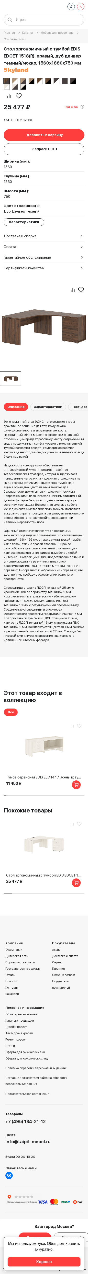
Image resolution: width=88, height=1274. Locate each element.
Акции (56, 949)
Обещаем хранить (63, 1243)
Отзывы (10, 975)
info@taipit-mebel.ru (28, 1141)
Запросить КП (44, 149)
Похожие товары (28, 810)
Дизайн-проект (16, 1027)
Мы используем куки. (27, 1243)
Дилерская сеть (16, 956)
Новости (11, 981)
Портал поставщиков (20, 962)
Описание (15, 407)
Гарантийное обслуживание (27, 257)
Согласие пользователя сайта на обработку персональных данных (36, 1081)
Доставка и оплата (65, 956)
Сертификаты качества (24, 268)
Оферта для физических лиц (25, 1052)
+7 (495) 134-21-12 (25, 1121)
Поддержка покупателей (61, 984)
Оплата (10, 247)
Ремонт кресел (15, 1039)
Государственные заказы (22, 968)
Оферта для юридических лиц (26, 1058)
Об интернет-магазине (21, 1014)
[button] (5, 795)
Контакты (11, 987)
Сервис (57, 962)
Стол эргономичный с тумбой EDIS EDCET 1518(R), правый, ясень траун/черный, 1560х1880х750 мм (44, 875)
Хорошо (44, 1262)
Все (11, 712)
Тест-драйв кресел (19, 1033)
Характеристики (48, 407)
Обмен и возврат (63, 975)
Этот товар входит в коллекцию (33, 696)
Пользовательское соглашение (27, 1094)
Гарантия (58, 968)
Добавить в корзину (44, 135)
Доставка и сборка (20, 236)
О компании (13, 949)
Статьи (10, 1046)
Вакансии (12, 994)
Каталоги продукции (19, 1020)
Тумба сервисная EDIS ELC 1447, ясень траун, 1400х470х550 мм (44, 777)
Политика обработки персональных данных (35, 1068)
